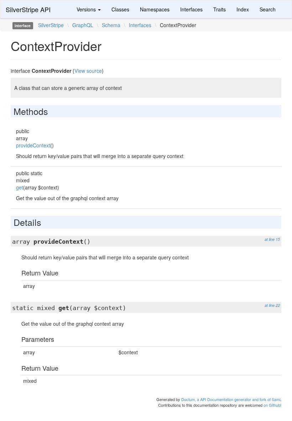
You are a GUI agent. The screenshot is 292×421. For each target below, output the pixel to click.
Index (242, 9)
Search (268, 9)
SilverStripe (51, 25)
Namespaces (155, 9)
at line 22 (272, 305)
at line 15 (272, 239)
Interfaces (191, 9)
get (19, 187)
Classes (120, 9)
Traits (219, 9)
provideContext (33, 145)
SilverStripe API (28, 9)
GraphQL (82, 25)
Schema (111, 25)
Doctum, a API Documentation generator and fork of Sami (230, 399)
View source (88, 70)
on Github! (272, 405)
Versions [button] (87, 9)
